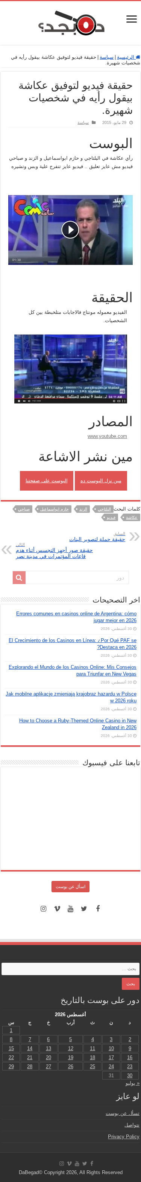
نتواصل (131, 1125)
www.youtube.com (107, 436)
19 (70, 1057)
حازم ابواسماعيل (54, 509)
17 (111, 1057)
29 (11, 1066)
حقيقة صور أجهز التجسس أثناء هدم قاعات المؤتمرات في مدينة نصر (54, 550)
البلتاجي (104, 509)
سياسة (107, 57)
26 (70, 1066)
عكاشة (132, 517)
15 (11, 1048)
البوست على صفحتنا (47, 480)
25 (92, 1066)
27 (48, 1066)
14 (29, 1048)
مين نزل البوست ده (100, 480)
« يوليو (132, 1083)
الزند (83, 509)
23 (129, 1066)
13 (48, 1048)
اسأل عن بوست (70, 886)
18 (92, 1057)
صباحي (24, 509)
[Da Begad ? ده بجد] (70, 21)
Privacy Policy (123, 1136)
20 (48, 1057)
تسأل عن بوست (122, 1113)
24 (111, 1066)
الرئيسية (126, 57)
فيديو (111, 517)
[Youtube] (71, 909)
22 (11, 1057)
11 (92, 1048)
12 (70, 1048)
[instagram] (44, 909)
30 (129, 1075)
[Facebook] (98, 909)
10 (111, 1048)
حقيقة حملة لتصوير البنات (97, 536)
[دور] (19, 577)
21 (29, 1057)
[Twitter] (84, 909)
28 (29, 1066)
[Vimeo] (57, 909)
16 (129, 1057)
